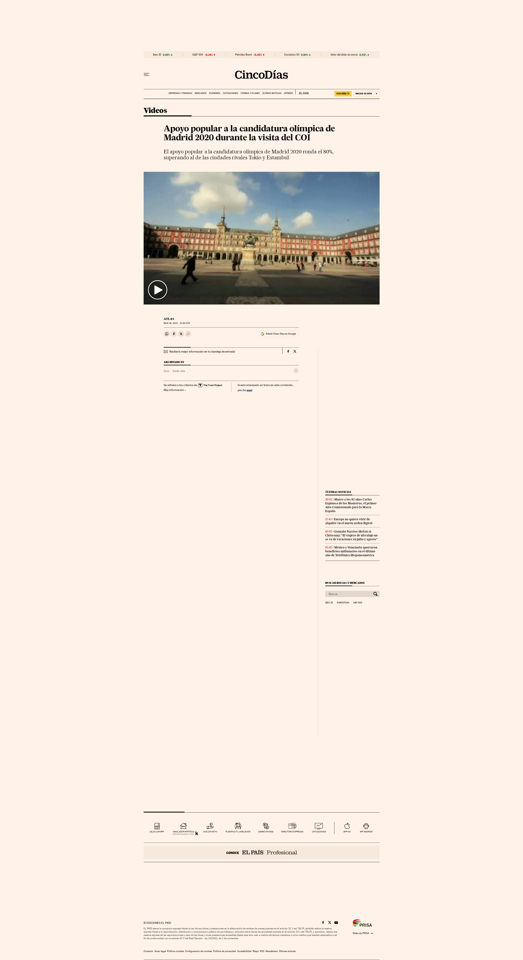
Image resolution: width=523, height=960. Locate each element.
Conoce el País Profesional (262, 852)
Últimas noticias (271, 93)
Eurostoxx (343, 603)
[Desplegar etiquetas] (296, 370)
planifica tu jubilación (238, 832)
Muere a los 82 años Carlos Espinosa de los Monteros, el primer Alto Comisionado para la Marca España (351, 505)
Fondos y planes (250, 93)
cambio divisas (265, 832)
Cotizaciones (230, 93)
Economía (214, 93)
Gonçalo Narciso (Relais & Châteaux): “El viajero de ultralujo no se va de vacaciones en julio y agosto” (351, 535)
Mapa (256, 951)
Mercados (200, 93)
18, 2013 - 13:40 (177, 323)
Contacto (148, 951)
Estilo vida (179, 371)
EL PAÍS (302, 92)
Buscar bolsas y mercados (345, 582)
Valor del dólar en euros (344, 54)
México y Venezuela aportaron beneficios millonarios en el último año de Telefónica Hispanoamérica (351, 551)
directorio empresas (292, 832)
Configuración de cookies (198, 951)
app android (366, 832)
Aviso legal (160, 951)
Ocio (166, 371)
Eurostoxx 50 (291, 54)
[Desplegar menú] (146, 74)
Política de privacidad (224, 951)
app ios (347, 832)
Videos (155, 111)
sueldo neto (210, 832)
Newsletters (272, 951)
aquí (249, 390)
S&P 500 (197, 54)
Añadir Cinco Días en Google (281, 333)
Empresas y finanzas (180, 93)
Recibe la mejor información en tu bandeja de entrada (202, 351)
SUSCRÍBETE (343, 93)
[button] (262, 238)
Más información (174, 390)
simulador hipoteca (183, 832)
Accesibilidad (244, 951)
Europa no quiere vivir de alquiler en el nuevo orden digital (348, 521)
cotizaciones (319, 832)
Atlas (169, 319)
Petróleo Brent (243, 54)
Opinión (288, 93)
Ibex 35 (157, 54)
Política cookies (175, 951)
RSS (262, 951)
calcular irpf (157, 832)
